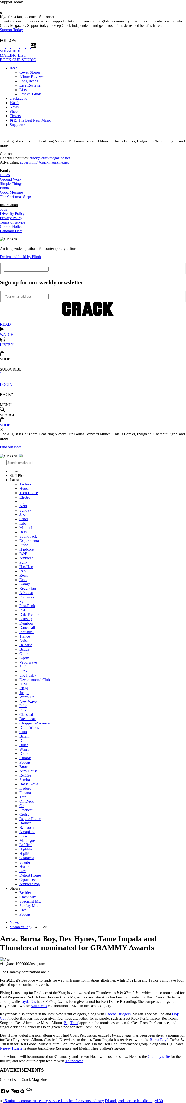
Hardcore (26, 549)
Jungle (24, 693)
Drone (24, 754)
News (14, 107)
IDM (23, 684)
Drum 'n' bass (29, 727)
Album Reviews (31, 77)
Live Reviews (30, 85)
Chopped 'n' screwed (35, 723)
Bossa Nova (28, 784)
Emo (23, 580)
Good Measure (11, 192)
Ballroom (26, 827)
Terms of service (12, 222)
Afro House (28, 771)
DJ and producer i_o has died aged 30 (134, 1101)
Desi (22, 871)
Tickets (15, 116)
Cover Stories (29, 72)
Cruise (24, 814)
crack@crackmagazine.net (50, 158)
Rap (22, 571)
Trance (24, 636)
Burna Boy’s (159, 1040)
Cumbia (25, 758)
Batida (24, 649)
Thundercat (74, 1061)
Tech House (28, 493)
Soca (23, 836)
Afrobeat (26, 593)
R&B (23, 554)
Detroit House (30, 875)
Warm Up (26, 697)
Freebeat (25, 810)
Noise (23, 641)
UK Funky (27, 675)
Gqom (24, 658)
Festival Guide (30, 94)
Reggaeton (27, 588)
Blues (23, 745)
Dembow (26, 623)
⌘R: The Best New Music (30, 120)
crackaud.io (18, 98)
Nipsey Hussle (11, 1048)
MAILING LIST (13, 55)
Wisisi (24, 749)
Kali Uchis (39, 1006)
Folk (22, 710)
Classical (26, 714)
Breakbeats (27, 719)
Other (23, 519)
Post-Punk (27, 606)
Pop (22, 501)
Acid (23, 506)
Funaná (25, 793)
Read (14, 68)
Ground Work (10, 179)
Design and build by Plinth (20, 257)
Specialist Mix (30, 901)
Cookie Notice (11, 227)
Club (23, 732)
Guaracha (26, 858)
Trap (22, 797)
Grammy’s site (159, 1056)
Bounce (25, 823)
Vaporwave (28, 662)
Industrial (26, 632)
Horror (24, 866)
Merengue (27, 840)
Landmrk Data (11, 231)
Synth (23, 601)
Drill (22, 740)
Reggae (25, 775)
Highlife (25, 849)
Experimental (29, 541)
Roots (23, 767)
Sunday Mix (28, 906)
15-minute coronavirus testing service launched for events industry (53, 1101)
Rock (23, 575)
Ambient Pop (29, 884)
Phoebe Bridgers (118, 1014)
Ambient (26, 558)
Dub (22, 610)
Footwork (26, 597)
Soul (22, 667)
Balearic (25, 645)
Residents (26, 893)
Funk (23, 671)
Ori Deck (26, 801)
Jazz (22, 515)
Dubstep (25, 619)
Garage (25, 584)
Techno (25, 484)
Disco (23, 545)
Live (22, 910)
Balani (24, 736)
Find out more (11, 447)
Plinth (4, 188)
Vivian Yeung (20, 927)
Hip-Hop (26, 567)
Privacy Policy (11, 218)
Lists (23, 90)
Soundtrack (28, 536)
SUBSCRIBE (11, 51)
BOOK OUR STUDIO (18, 60)
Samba (24, 780)
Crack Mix (27, 897)
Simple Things (11, 184)
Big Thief (71, 1023)
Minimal (25, 528)
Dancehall (27, 627)
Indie (23, 706)
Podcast (25, 762)
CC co (5, 175)
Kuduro (25, 788)
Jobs (3, 209)
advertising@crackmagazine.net (44, 162)
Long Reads (28, 81)
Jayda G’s (28, 1001)
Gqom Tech (28, 880)
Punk (23, 562)
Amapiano (27, 832)
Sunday (25, 510)
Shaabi (24, 862)
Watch (14, 103)
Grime (24, 654)
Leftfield (25, 845)
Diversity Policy (12, 213)
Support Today (11, 30)
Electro (24, 497)
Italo (22, 523)
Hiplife (24, 853)
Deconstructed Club (34, 680)
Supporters (18, 125)
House (24, 488)
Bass (23, 532)
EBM (23, 688)
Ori (21, 806)
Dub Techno (29, 614)
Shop (14, 111)
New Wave (28, 701)
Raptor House (30, 819)
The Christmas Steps (15, 197)
